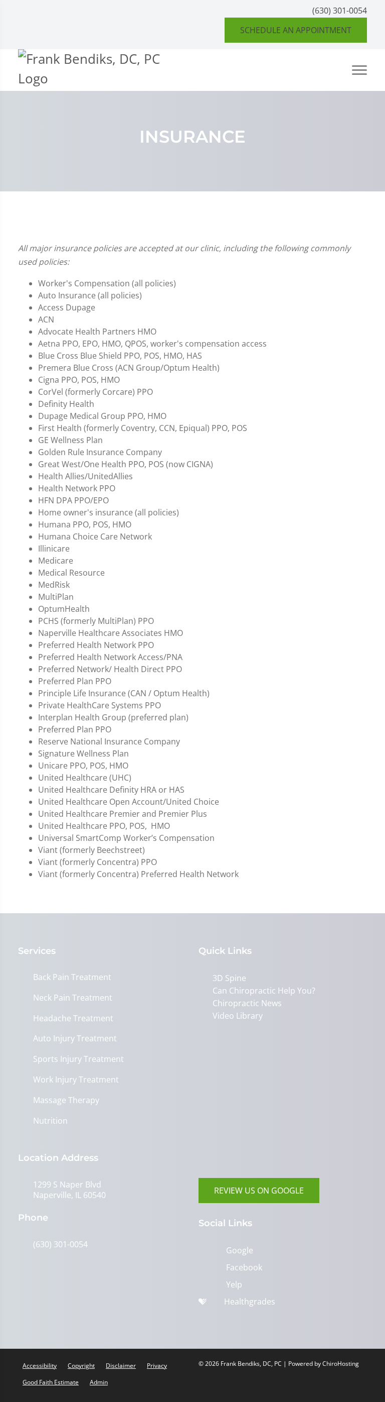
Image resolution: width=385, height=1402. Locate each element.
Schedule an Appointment (295, 30)
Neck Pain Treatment (72, 998)
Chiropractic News (247, 1003)
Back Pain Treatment (72, 977)
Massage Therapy (66, 1100)
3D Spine (229, 978)
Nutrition (50, 1121)
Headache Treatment (73, 1018)
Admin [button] (99, 1382)
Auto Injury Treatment (75, 1038)
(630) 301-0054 (339, 10)
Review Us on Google (259, 1190)
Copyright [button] (81, 1365)
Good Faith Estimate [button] (51, 1382)
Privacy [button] (157, 1365)
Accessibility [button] (40, 1365)
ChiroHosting (340, 1363)
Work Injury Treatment (76, 1079)
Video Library (238, 1015)
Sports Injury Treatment (78, 1059)
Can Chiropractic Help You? (264, 990)
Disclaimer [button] (121, 1365)
